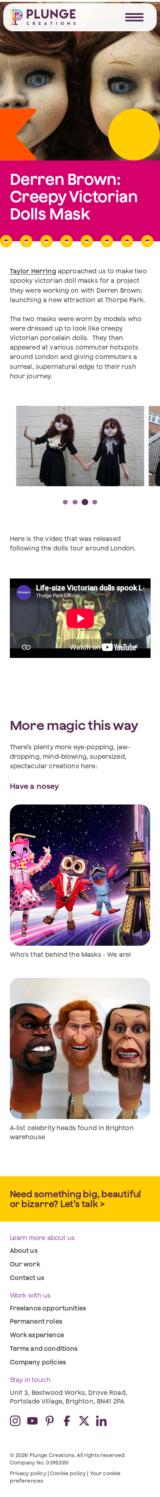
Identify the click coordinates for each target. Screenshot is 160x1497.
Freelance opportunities (48, 1308)
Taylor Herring (33, 271)
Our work (25, 1264)
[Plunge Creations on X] (84, 1420)
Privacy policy (28, 1473)
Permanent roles (36, 1321)
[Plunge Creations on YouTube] (32, 1420)
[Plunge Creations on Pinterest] (49, 1420)
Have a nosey (34, 785)
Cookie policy (68, 1473)
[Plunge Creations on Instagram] (15, 1420)
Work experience (37, 1334)
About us (24, 1250)
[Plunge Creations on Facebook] (67, 1420)
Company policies (38, 1362)
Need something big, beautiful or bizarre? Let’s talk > (76, 1199)
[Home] (42, 17)
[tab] (65, 502)
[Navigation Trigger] (134, 17)
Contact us (27, 1277)
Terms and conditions (44, 1348)
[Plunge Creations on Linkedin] (101, 1420)
